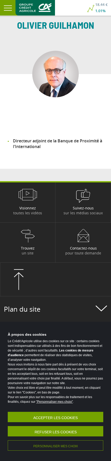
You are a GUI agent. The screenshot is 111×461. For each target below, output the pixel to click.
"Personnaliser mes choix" (54, 402)
